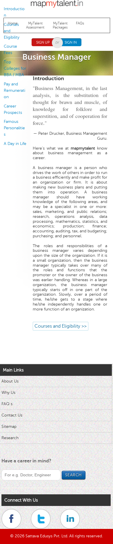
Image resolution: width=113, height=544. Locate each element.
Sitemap (9, 426)
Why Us (8, 392)
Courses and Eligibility (11, 31)
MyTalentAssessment (35, 25)
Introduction (14, 12)
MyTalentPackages (60, 25)
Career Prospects (13, 109)
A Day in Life (15, 143)
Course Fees (10, 49)
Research (10, 438)
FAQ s (6, 404)
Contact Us (11, 415)
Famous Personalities (14, 128)
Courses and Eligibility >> (60, 326)
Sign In (71, 42)
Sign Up (43, 42)
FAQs (80, 23)
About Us (10, 381)
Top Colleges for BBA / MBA (15, 68)
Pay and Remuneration (14, 90)
